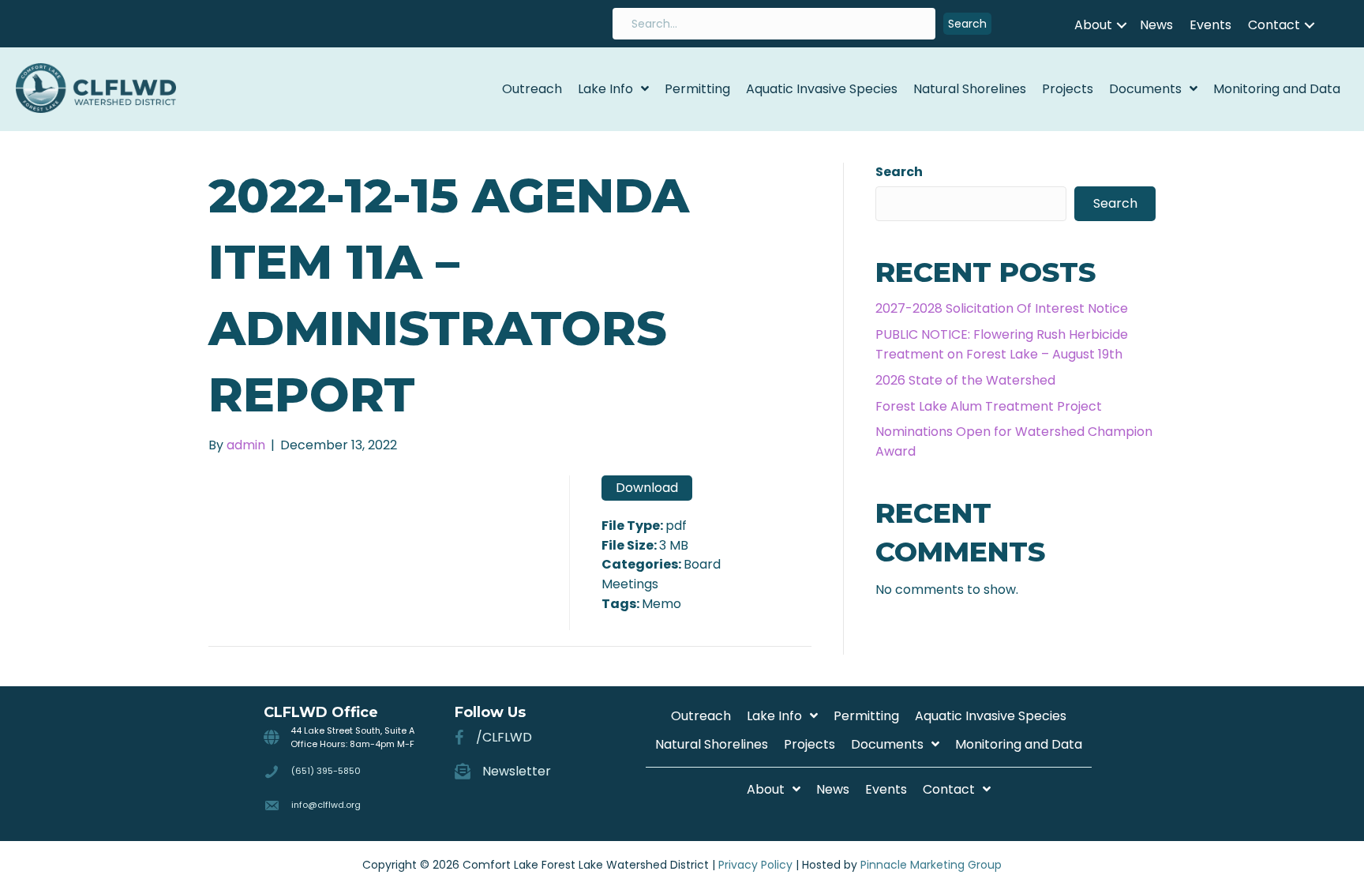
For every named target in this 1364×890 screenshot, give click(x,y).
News (1156, 25)
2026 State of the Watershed (965, 380)
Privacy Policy (755, 865)
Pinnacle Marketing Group (931, 865)
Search (899, 172)
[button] (967, 24)
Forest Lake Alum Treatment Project (988, 406)
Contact (1274, 25)
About (1093, 25)
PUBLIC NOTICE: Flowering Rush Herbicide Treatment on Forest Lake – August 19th (1001, 344)
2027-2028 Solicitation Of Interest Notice (1001, 308)
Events (1210, 25)
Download (647, 488)
